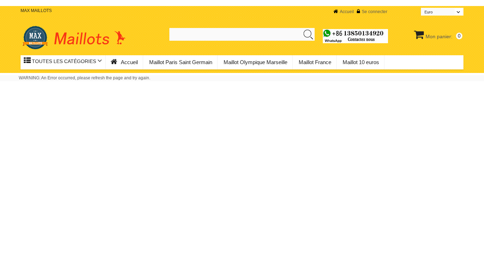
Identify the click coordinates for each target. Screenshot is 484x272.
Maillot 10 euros (361, 62)
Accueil (347, 11)
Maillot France (315, 62)
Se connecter (374, 11)
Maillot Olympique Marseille (255, 62)
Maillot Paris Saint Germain (180, 62)
